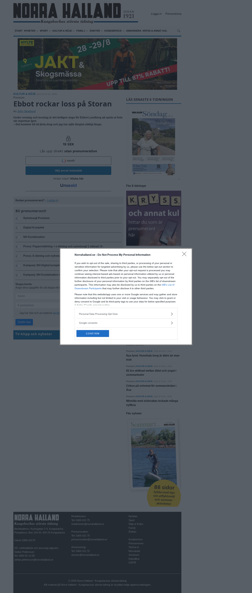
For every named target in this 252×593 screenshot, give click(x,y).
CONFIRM (93, 333)
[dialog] (126, 296)
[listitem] (126, 314)
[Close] (185, 255)
